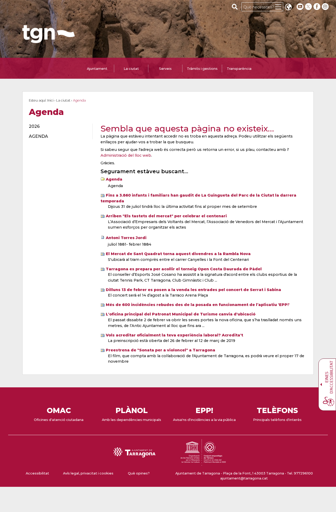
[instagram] (326, 6)
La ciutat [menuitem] (131, 69)
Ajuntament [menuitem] (97, 69)
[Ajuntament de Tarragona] (48, 40)
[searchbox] (234, 6)
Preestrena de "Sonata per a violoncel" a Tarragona (160, 350)
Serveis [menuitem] (165, 69)
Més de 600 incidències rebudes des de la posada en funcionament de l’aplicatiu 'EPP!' (198, 304)
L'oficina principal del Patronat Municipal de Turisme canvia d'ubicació (180, 314)
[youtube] (300, 6)
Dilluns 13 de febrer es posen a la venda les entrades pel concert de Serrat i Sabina (193, 289)
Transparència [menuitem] (239, 69)
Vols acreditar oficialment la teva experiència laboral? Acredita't (174, 335)
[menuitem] (57, 126)
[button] (288, 7)
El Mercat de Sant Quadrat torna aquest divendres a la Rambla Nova (178, 253)
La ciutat (63, 100)
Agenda (114, 179)
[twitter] (309, 6)
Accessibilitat (37, 473)
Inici (50, 100)
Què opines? (139, 473)
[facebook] (317, 6)
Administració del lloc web (126, 155)
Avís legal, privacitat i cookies (88, 473)
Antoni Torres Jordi (126, 237)
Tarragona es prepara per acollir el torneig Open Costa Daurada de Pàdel (184, 269)
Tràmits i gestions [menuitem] (202, 69)
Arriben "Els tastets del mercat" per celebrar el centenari (166, 216)
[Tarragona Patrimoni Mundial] (203, 463)
